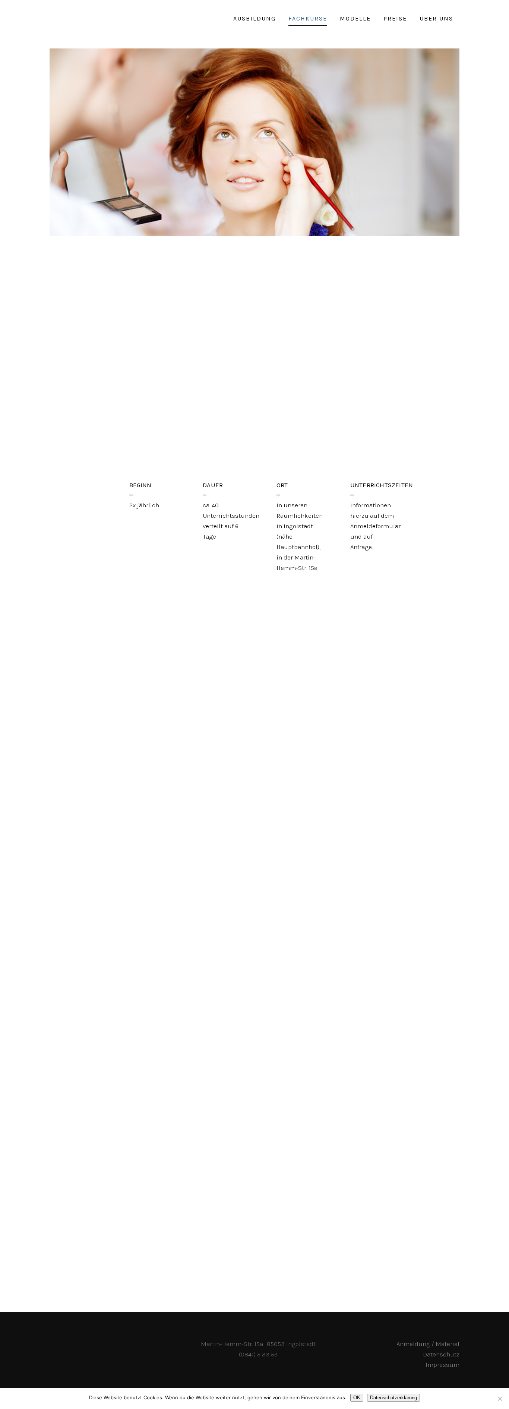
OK (356, 1397)
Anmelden (250, 1256)
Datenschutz (441, 1354)
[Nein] (499, 1398)
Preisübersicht (108, 1256)
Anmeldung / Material (427, 1343)
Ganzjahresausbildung (234, 441)
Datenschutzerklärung (393, 1397)
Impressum (442, 1364)
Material (389, 1256)
